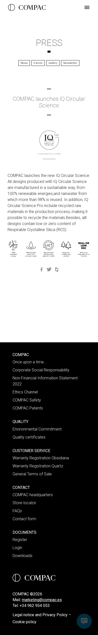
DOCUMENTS (24, 532)
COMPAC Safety (27, 400)
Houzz (56, 269)
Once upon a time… (29, 362)
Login (17, 547)
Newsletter (70, 63)
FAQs (17, 510)
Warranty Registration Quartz (38, 466)
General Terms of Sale (32, 474)
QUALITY (20, 421)
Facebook (41, 269)
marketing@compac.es (42, 599)
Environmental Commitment (37, 429)
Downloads (22, 555)
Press (49, 43)
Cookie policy (24, 621)
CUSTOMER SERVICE (31, 450)
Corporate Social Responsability (41, 370)
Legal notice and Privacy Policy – (42, 614)
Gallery (52, 63)
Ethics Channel (25, 392)
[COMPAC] (27, 7)
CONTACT (21, 487)
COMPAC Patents (28, 408)
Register (20, 539)
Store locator (24, 502)
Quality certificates (29, 437)
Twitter (49, 269)
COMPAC (21, 354)
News (24, 63)
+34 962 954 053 (35, 605)
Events (38, 63)
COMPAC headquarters (33, 494)
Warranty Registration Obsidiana (41, 458)
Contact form (24, 518)
